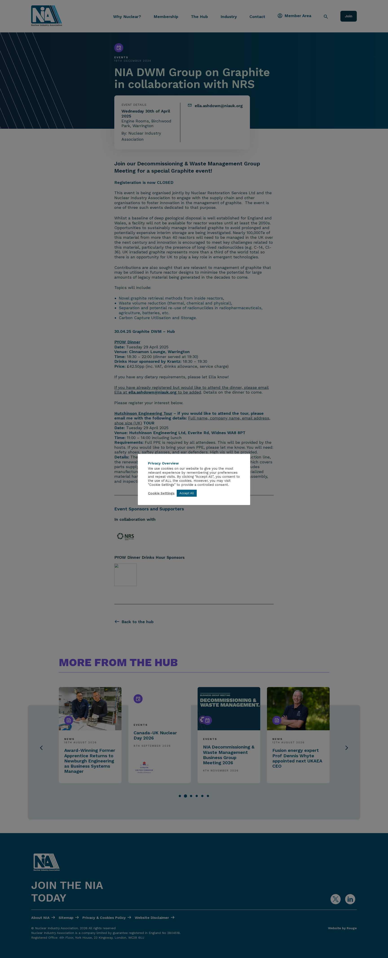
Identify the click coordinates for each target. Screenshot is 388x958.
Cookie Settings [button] (161, 493)
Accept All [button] (186, 493)
